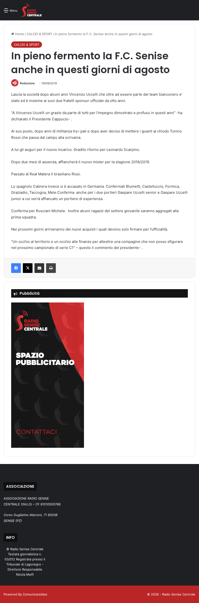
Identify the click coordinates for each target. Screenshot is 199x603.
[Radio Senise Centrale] (31, 10)
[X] (28, 268)
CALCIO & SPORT (39, 34)
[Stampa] (51, 268)
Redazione (27, 83)
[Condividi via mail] (39, 268)
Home (19, 34)
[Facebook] (16, 268)
